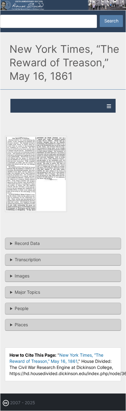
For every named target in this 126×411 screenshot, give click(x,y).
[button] (36, 210)
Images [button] (22, 275)
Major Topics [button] (27, 292)
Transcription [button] (28, 259)
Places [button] (21, 324)
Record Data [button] (27, 243)
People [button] (21, 308)
